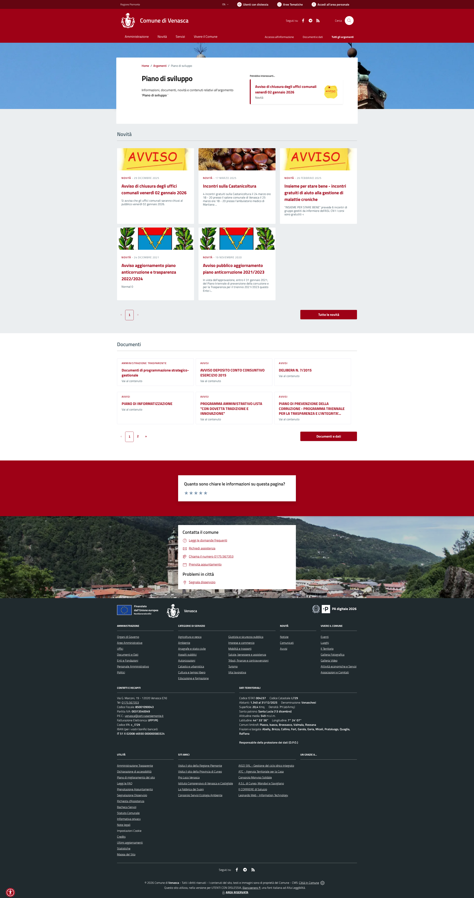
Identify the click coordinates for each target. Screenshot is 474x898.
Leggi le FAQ (124, 783)
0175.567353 (130, 702)
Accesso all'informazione (279, 37)
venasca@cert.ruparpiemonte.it (144, 716)
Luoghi (325, 642)
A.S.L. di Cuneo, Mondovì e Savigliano (261, 783)
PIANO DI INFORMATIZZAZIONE (147, 403)
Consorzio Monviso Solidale (255, 777)
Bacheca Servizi (126, 807)
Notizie (284, 637)
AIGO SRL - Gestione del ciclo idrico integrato (266, 765)
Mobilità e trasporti (239, 648)
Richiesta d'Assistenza (130, 801)
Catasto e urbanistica (191, 666)
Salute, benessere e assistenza (247, 654)
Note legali (123, 825)
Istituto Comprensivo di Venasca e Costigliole (205, 783)
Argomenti (160, 65)
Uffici (120, 648)
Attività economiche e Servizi (338, 666)
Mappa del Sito (126, 854)
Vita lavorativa (237, 672)
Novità (126, 178)
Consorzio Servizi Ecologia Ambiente (200, 795)
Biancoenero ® (252, 887)
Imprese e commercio (241, 642)
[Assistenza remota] (322, 882)
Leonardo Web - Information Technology (263, 795)
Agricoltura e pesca (189, 637)
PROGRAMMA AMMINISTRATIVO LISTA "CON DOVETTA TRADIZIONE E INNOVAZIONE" (231, 408)
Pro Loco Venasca (189, 777)
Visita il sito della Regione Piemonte (200, 765)
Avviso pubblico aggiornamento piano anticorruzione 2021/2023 (233, 268)
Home (145, 65)
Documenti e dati (328, 436)
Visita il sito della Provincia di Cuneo (200, 771)
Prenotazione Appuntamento (135, 789)
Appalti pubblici (187, 654)
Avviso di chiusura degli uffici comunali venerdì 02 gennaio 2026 (285, 89)
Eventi (325, 637)
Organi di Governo (128, 637)
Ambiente (184, 642)
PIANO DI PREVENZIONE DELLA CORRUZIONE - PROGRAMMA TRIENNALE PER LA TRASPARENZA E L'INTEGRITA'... (312, 408)
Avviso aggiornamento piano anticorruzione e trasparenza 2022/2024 (148, 272)
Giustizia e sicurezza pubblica (245, 637)
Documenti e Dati (127, 654)
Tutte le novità (328, 314)
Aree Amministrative (129, 642)
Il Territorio (327, 648)
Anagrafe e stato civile (192, 648)
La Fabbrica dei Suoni (191, 789)
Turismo (233, 666)
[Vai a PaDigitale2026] (334, 608)
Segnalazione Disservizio (132, 795)
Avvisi (204, 363)
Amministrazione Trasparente (135, 765)
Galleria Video (329, 660)
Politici (121, 672)
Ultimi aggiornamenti (130, 842)
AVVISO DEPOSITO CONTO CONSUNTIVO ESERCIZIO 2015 (232, 372)
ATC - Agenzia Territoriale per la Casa (261, 771)
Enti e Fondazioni (127, 660)
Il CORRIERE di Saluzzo (252, 789)
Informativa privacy (129, 819)
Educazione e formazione (193, 678)
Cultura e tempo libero (191, 672)
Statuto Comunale (128, 813)
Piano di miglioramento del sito (136, 777)
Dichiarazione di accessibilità (134, 771)
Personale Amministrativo (133, 666)
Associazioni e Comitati (335, 672)
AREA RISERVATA (237, 892)
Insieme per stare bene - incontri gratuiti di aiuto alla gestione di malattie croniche (315, 193)
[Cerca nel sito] (349, 20)
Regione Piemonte (130, 4)
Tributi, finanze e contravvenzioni (248, 660)
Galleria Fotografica (332, 654)
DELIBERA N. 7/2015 (295, 370)
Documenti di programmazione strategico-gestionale (155, 372)
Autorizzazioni (186, 660)
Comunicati (287, 642)
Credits (121, 836)
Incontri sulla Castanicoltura (229, 186)
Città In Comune (309, 882)
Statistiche (123, 848)
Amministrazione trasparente (144, 363)
